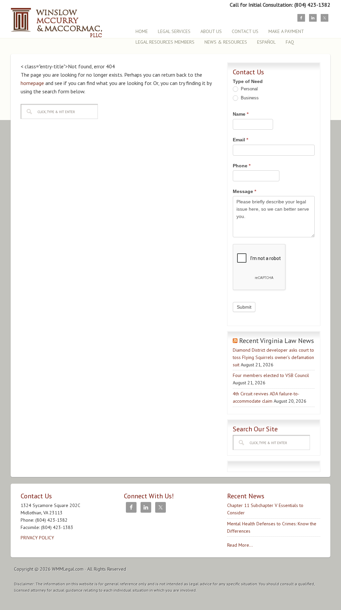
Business (249, 97)
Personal (248, 88)
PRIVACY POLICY (37, 538)
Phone (241, 165)
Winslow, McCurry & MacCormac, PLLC (69, 19)
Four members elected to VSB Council (271, 375)
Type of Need (248, 81)
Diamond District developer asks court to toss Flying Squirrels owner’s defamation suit (273, 357)
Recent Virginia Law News (276, 340)
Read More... (240, 545)
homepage (32, 83)
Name (240, 114)
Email (240, 139)
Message (244, 191)
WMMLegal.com (68, 569)
